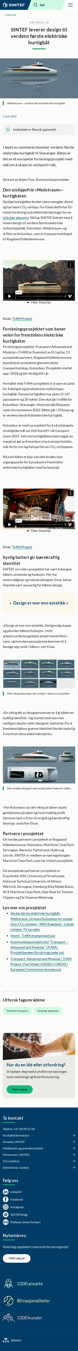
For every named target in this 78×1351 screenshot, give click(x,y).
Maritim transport (17, 1010)
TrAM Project (22, 318)
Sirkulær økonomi (47, 1010)
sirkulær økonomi (16, 217)
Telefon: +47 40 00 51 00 (19, 1129)
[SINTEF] (14, 5)
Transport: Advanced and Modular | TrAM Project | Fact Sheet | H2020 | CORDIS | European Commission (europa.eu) (41, 964)
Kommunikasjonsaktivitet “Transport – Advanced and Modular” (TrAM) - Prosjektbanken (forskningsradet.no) (39, 947)
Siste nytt (10, 14)
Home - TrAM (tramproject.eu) (32, 936)
